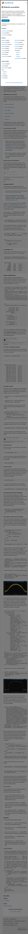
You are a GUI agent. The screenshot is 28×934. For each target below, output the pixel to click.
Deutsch (18, 52)
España (3, 46)
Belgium (3, 40)
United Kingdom (18, 58)
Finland (3, 48)
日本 (3, 75)
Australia (4, 63)
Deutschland (4, 44)
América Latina (5, 30)
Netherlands (17, 40)
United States (5, 35)
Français (18, 56)
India (3, 65)
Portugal (17, 46)
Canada (3, 32)
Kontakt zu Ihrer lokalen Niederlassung (14, 82)
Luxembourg (4, 56)
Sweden (16, 48)
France (3, 50)
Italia (3, 54)
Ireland (3, 52)
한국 (3, 77)
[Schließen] (26, 3)
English (17, 54)
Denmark (4, 42)
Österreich (17, 44)
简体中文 (5, 71)
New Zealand (4, 67)
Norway (16, 42)
